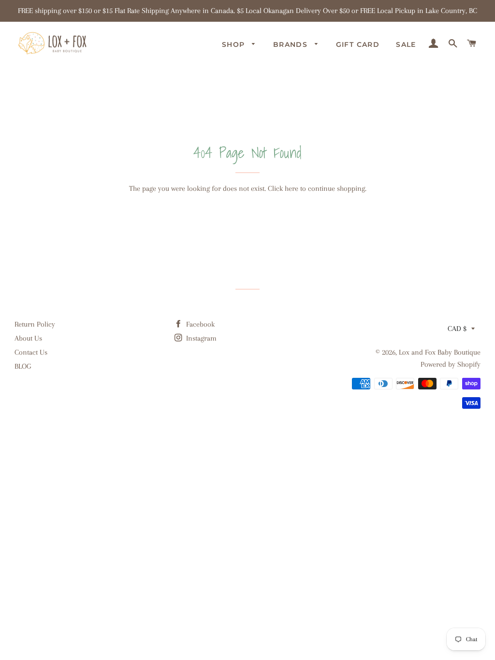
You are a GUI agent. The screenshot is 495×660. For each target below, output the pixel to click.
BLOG (23, 366)
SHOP (235, 44)
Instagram (200, 338)
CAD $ (457, 328)
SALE (406, 44)
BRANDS (291, 44)
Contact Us (31, 352)
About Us (28, 338)
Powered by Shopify (450, 364)
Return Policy (35, 324)
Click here (283, 188)
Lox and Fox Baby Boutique (439, 352)
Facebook (199, 324)
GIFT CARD (358, 44)
